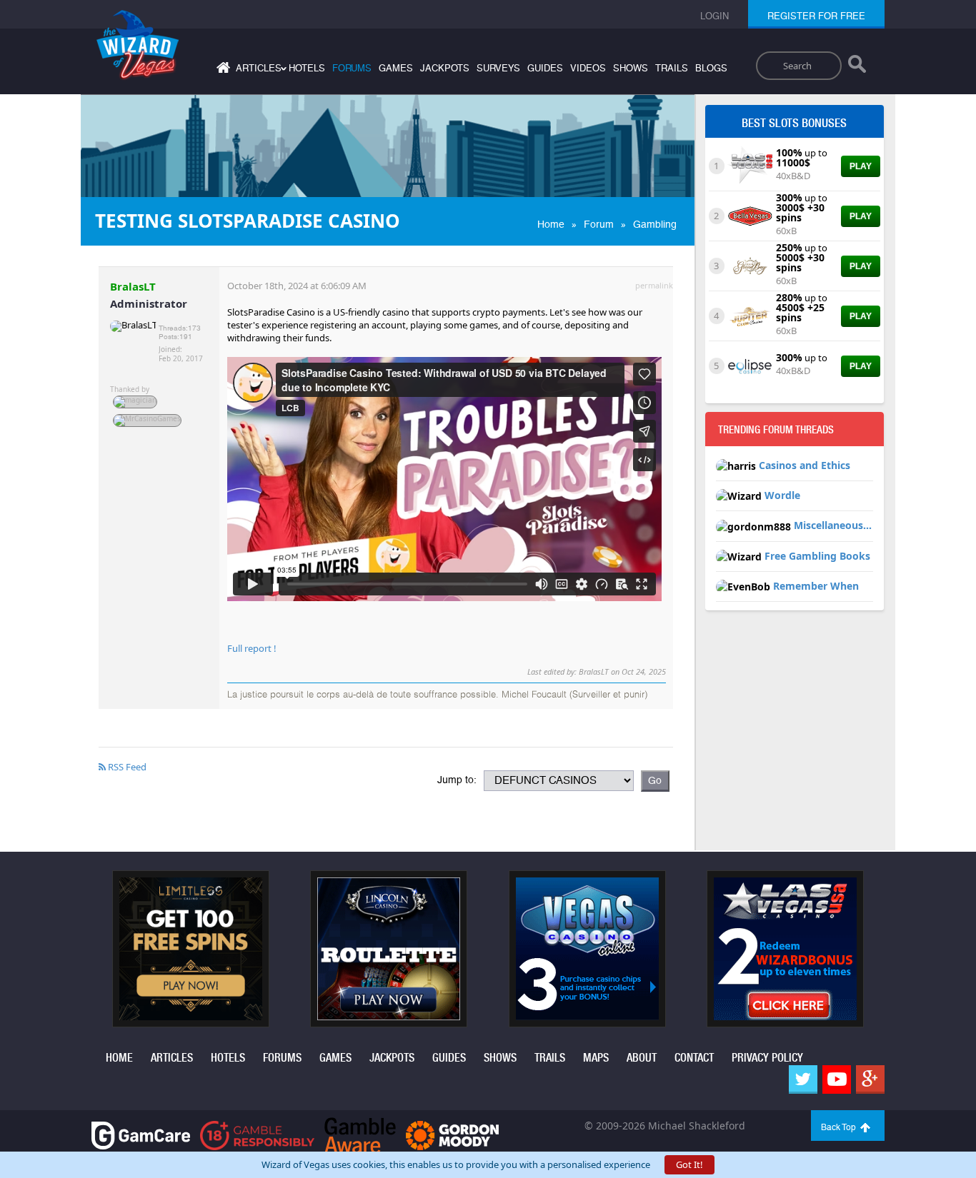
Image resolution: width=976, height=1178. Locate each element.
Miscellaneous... (833, 525)
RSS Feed (126, 766)
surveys (498, 68)
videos (588, 68)
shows (630, 68)
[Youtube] (836, 1079)
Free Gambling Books (817, 556)
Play (861, 166)
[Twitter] (803, 1079)
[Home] (221, 70)
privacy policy (767, 1057)
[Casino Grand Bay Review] (750, 264)
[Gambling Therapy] (452, 1134)
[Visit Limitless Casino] (190, 947)
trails (671, 68)
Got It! (689, 1164)
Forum (599, 224)
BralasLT (133, 286)
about (642, 1057)
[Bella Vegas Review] (750, 214)
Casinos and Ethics (804, 465)
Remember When (816, 586)
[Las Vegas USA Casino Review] (750, 164)
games (396, 68)
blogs (711, 68)
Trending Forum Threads (776, 429)
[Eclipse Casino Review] (750, 364)
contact (694, 1057)
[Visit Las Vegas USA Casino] (785, 947)
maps (596, 1057)
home (119, 1057)
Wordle (782, 495)
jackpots (444, 68)
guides (545, 68)
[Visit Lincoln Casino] (388, 947)
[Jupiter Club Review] (750, 314)
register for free (816, 16)
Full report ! (252, 648)
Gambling (655, 224)
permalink (654, 285)
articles (172, 1057)
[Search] (857, 67)
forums (352, 68)
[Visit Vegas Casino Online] (587, 947)
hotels (307, 68)
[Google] (870, 1079)
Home (550, 224)
